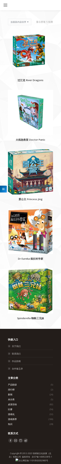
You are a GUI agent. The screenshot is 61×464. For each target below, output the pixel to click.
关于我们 (16, 346)
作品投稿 (16, 361)
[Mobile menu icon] (5, 5)
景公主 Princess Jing (31, 199)
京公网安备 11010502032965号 (33, 460)
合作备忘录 (17, 368)
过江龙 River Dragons (30, 80)
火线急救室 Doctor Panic (30, 139)
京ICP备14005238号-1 (42, 456)
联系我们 (16, 353)
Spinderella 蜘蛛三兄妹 (30, 318)
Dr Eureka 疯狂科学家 (30, 258)
